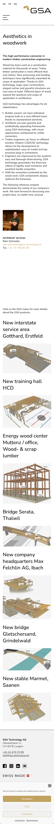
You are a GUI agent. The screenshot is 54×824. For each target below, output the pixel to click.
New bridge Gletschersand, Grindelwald (19, 634)
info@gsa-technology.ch (16, 755)
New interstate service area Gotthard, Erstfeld (23, 329)
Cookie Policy (20, 820)
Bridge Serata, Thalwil (18, 515)
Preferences (27, 814)
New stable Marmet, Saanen (25, 682)
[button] (49, 785)
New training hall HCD (22, 384)
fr (9, 4)
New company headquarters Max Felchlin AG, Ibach (23, 561)
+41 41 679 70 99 (13, 752)
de (4, 4)
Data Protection (32, 820)
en (15, 4)
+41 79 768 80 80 (18, 247)
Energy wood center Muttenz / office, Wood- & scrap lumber (25, 446)
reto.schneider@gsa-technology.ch (22, 244)
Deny (27, 806)
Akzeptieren (27, 799)
